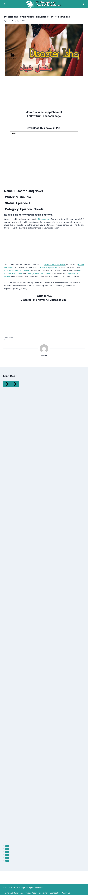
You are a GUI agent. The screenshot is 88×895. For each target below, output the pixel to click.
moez (44, 355)
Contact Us (55, 893)
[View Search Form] (83, 4)
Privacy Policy (31, 893)
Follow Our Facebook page (44, 116)
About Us (66, 893)
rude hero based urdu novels (16, 270)
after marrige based (48, 267)
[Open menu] (5, 4)
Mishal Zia (9, 338)
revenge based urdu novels (39, 273)
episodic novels (8, 13)
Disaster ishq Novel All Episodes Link (44, 299)
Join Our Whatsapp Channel (44, 112)
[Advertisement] (44, 91)
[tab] (7, 846)
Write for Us (44, 296)
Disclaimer (43, 893)
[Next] (15, 384)
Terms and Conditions (13, 893)
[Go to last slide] (7, 384)
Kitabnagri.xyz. (44, 219)
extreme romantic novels (54, 264)
